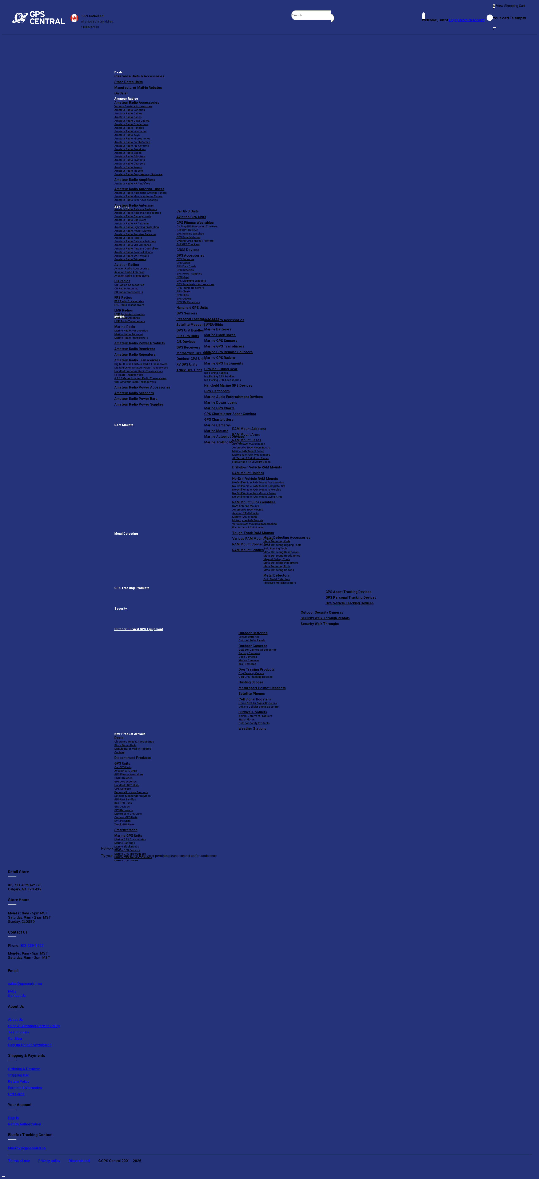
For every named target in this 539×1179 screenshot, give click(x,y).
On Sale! (120, 93)
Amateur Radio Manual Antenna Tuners (138, 196)
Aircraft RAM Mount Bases (248, 444)
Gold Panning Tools (275, 548)
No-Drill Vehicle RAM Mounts (255, 479)
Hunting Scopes (251, 682)
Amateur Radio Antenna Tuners (139, 189)
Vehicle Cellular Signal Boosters (259, 706)
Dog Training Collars (251, 673)
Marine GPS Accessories (224, 320)
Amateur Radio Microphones (132, 138)
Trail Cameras (247, 664)
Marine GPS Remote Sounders (228, 352)
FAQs (12, 991)
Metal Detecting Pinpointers (280, 562)
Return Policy (18, 1081)
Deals (118, 72)
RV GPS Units (122, 820)
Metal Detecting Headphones (281, 555)
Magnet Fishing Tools (276, 559)
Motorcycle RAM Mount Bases (251, 454)
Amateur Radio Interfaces (130, 131)
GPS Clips (182, 295)
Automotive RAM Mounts (247, 509)
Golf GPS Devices (187, 230)
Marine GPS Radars (219, 358)
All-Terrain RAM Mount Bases (250, 458)
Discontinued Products (132, 758)
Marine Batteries (217, 329)
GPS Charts (183, 291)
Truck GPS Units (124, 824)
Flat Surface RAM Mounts (248, 527)
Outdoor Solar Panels (252, 640)
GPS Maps (182, 277)
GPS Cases (183, 262)
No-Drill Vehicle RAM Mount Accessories (258, 482)
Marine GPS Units (128, 836)
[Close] (494, 27)
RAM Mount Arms (246, 434)
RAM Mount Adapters (249, 429)
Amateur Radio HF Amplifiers (132, 183)
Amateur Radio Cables (128, 113)
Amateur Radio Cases (127, 117)
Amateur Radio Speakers (130, 149)
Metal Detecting (126, 534)
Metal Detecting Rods (277, 566)
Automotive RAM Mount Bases (251, 447)
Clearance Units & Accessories (139, 76)
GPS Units (122, 763)
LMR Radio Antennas (127, 317)
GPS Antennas (185, 259)
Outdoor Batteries (253, 633)
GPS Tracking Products (131, 588)
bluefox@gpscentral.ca (27, 1148)
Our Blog (15, 1038)
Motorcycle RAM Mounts (247, 520)
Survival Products (253, 712)
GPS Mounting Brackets (191, 280)
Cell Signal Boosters (255, 699)
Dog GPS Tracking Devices (255, 676)
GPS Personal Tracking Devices (351, 597)
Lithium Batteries (249, 636)
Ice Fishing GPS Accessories (222, 380)
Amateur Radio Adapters (129, 156)
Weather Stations (252, 729)
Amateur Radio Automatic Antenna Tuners (140, 192)
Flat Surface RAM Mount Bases (251, 461)
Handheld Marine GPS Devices (228, 385)
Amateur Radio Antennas (134, 205)
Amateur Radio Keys (127, 135)
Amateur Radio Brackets (129, 160)
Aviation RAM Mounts (245, 513)
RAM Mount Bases (246, 440)
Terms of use (19, 1161)
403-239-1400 (31, 945)
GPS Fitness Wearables (195, 223)
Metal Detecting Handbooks (281, 552)
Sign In (13, 1118)
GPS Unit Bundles (125, 799)
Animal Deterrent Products (255, 715)
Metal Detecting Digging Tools (282, 544)
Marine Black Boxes (220, 335)
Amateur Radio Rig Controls (131, 145)
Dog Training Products (257, 669)
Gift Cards (16, 1094)
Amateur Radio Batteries (129, 109)
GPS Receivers (123, 810)
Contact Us (17, 995)
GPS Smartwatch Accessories (195, 284)
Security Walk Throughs (320, 624)
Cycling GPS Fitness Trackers (194, 240)
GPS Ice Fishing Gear (220, 369)
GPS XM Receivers (188, 302)
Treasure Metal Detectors (279, 582)
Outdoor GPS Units (125, 817)
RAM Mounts (123, 425)
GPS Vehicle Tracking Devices (350, 603)
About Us (15, 1019)
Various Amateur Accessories (133, 106)
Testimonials (18, 1032)
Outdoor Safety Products (254, 723)
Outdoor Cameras (253, 646)
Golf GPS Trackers (188, 244)
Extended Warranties (25, 1088)
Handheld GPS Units (192, 308)
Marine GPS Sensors (220, 341)
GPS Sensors (186, 313)
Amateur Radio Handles (129, 127)
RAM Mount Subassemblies (254, 502)
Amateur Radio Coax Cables (131, 120)
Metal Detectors (276, 575)
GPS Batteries (185, 270)
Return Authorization (24, 1124)
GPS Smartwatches (188, 237)
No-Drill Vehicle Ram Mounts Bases (254, 493)
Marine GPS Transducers (224, 346)
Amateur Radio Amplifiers (134, 180)
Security (120, 608)
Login (453, 20)
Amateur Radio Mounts (128, 170)
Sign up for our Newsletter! (30, 1045)
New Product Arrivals (129, 734)
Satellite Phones (252, 694)
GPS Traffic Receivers (190, 287)
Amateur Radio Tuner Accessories (136, 200)
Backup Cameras (249, 653)
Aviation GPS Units (191, 217)
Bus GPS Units (123, 803)
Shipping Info (18, 1075)
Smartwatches (125, 830)
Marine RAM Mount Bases (248, 451)
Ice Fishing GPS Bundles (219, 376)
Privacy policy (49, 1161)
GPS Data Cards (186, 266)
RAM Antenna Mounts (245, 506)
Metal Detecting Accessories (286, 538)
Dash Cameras (248, 656)
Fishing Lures (212, 323)
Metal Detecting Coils (276, 541)
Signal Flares (247, 719)
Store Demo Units (128, 82)
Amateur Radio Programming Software (138, 174)
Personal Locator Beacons (131, 792)
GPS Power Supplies (189, 273)
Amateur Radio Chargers (129, 163)
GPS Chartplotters (218, 420)
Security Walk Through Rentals (325, 618)
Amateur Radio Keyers (128, 167)
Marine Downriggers (220, 402)
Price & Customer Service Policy (34, 1026)
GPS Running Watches (190, 233)
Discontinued (79, 1161)
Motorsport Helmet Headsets (262, 688)
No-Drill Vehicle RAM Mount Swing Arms (257, 496)
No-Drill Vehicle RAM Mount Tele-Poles (256, 489)
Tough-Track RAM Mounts (253, 533)
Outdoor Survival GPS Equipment (138, 629)
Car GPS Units (187, 211)
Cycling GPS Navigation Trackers (196, 226)
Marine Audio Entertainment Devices (233, 397)
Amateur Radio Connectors (131, 124)
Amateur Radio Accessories (136, 103)
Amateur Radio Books (127, 152)
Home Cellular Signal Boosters (258, 703)
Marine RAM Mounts (244, 516)
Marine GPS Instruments (223, 363)
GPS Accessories (190, 255)
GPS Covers (183, 298)
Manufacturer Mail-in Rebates (138, 88)
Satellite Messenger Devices (132, 795)
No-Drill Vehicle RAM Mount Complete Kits (258, 486)
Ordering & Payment (24, 1069)
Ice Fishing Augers (216, 372)
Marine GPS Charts (219, 408)
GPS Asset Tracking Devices (348, 592)
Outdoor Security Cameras (322, 612)
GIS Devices (122, 806)
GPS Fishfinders (217, 391)
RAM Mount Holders (248, 473)
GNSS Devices (187, 250)
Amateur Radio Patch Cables (132, 142)
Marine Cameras (217, 425)
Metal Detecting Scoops (278, 570)
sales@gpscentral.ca (25, 983)
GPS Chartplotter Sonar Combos (230, 414)
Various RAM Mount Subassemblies (254, 523)
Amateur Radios (126, 99)
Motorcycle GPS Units (128, 813)
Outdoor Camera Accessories (257, 649)
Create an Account (471, 20)
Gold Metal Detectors (276, 579)
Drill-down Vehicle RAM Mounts (257, 467)
